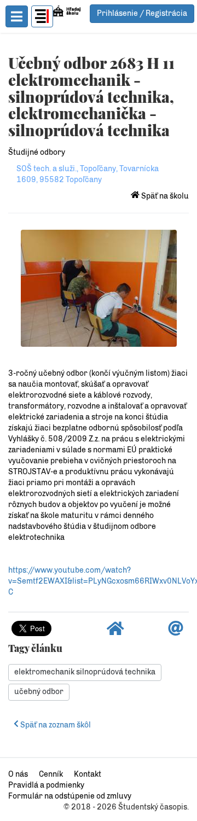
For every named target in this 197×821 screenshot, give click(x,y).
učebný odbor (38, 691)
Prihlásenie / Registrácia (142, 13)
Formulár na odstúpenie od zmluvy (69, 796)
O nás (18, 774)
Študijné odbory (36, 152)
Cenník (51, 774)
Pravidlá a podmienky (46, 785)
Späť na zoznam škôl (55, 725)
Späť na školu (164, 196)
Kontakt (87, 774)
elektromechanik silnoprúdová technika (84, 672)
